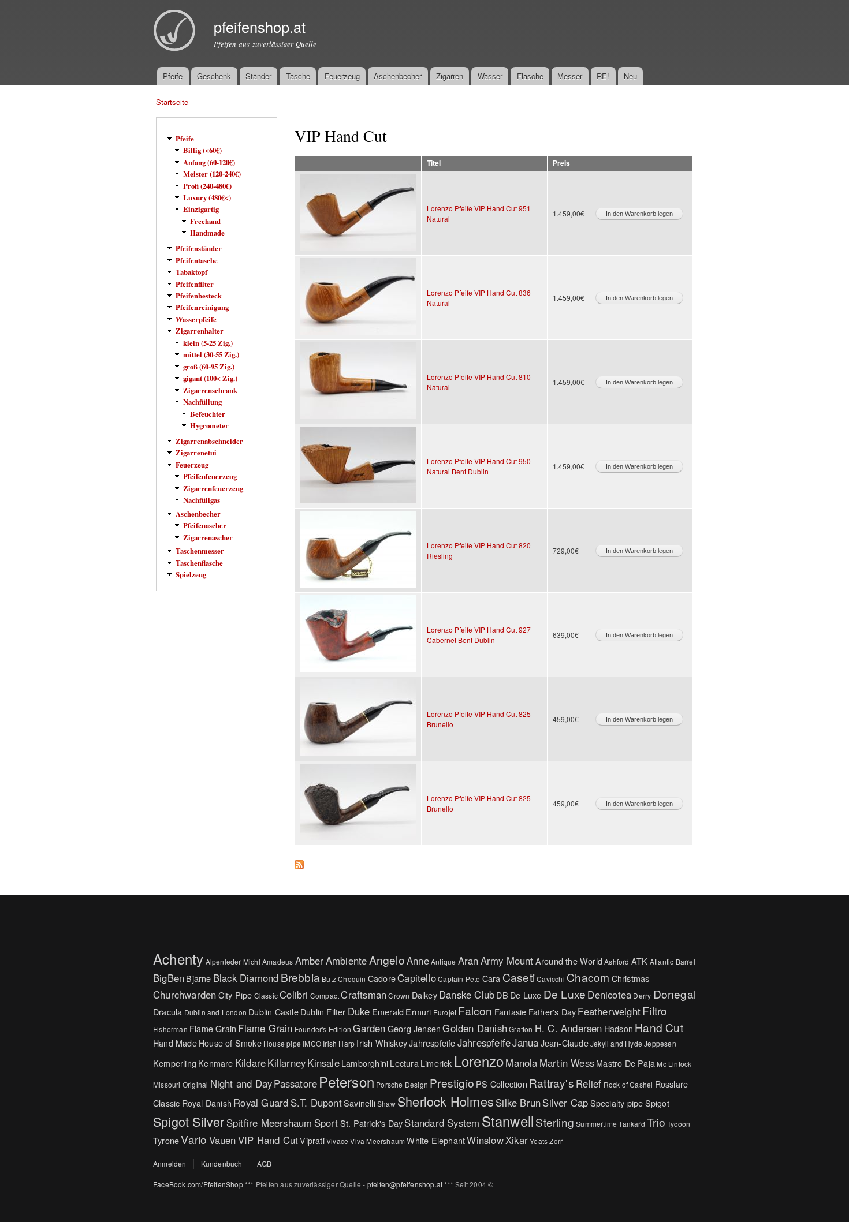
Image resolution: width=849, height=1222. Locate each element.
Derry (642, 995)
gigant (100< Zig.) (210, 378)
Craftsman (363, 994)
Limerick (436, 1063)
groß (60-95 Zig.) (208, 366)
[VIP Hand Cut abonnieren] (299, 861)
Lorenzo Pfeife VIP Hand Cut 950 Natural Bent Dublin (479, 466)
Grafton (521, 1029)
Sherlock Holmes (445, 1101)
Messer (569, 75)
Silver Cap (565, 1102)
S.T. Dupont (316, 1102)
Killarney (286, 1063)
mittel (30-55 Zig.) (211, 354)
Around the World (568, 961)
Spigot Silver (189, 1121)
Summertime (596, 1123)
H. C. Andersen (568, 1028)
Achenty (178, 958)
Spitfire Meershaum (269, 1123)
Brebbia (300, 977)
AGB (264, 1163)
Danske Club (466, 994)
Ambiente (346, 960)
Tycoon (678, 1123)
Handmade (207, 232)
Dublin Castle (273, 1012)
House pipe (282, 1043)
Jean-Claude (565, 1043)
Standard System (441, 1123)
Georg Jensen (414, 1028)
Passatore (295, 1083)
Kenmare (215, 1063)
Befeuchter (207, 414)
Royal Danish (207, 1103)
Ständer (258, 75)
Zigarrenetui (196, 452)
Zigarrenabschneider (209, 441)
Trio (656, 1122)
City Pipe (235, 995)
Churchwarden (184, 994)
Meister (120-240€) (212, 174)
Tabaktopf (191, 272)
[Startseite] (176, 31)
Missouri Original (180, 1084)
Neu (630, 75)
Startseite (172, 101)
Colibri (294, 994)
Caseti (518, 977)
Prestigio (452, 1082)
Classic (266, 995)
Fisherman (170, 1029)
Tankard (632, 1123)
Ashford (616, 961)
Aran (468, 960)
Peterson (346, 1081)
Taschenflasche (199, 563)
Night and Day (241, 1083)
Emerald (388, 1012)
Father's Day (552, 1012)
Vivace (337, 1141)
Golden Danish (474, 1028)
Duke (359, 1011)
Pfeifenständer (199, 248)
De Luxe (525, 995)
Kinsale (323, 1063)
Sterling (554, 1122)
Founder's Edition (323, 1029)
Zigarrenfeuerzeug (213, 488)
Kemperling (174, 1063)
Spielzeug (191, 574)
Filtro (654, 1010)
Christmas (631, 978)
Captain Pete (459, 979)
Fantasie (510, 1012)
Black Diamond (246, 978)
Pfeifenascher (204, 525)
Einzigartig (201, 209)
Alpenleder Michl (233, 961)
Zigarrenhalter (200, 331)
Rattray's (551, 1082)
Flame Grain (212, 1028)
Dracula (167, 1012)
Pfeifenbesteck (199, 295)
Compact (324, 995)
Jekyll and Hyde (616, 1043)
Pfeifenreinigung (202, 307)
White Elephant (436, 1140)
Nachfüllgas (201, 500)
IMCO (312, 1043)
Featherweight (609, 1011)
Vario (194, 1139)
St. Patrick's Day (371, 1123)
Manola (521, 1063)
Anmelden (170, 1163)
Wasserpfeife (196, 319)
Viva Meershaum (377, 1141)
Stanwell (508, 1121)
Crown (398, 995)
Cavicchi (551, 979)
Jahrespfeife (432, 1043)
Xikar (516, 1140)
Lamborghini (364, 1063)
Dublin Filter (323, 1012)
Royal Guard (260, 1102)
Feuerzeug (342, 75)
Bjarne (198, 978)
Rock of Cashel (628, 1084)
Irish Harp (339, 1043)
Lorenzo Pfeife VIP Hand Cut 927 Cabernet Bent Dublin (479, 635)
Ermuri (418, 1012)
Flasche (530, 75)
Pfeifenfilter (195, 284)
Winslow (485, 1140)
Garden (369, 1028)
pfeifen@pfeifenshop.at (404, 1184)
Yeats (539, 1141)
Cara (491, 978)
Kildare (250, 1063)
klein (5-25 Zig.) (208, 343)
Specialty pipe (616, 1103)
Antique (443, 961)
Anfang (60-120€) (209, 162)
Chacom (588, 977)
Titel (434, 163)
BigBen (168, 978)
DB (502, 995)
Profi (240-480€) (207, 186)
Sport (326, 1123)
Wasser (490, 75)
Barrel (685, 961)
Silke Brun (518, 1102)
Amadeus (277, 961)
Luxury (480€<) (207, 197)
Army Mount (507, 960)
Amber (309, 960)
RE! (603, 75)
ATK (639, 961)
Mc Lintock (674, 1063)
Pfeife (173, 75)
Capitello (416, 978)
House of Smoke (230, 1043)
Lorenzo (479, 1061)
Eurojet (444, 1012)
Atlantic (662, 961)
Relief (588, 1083)
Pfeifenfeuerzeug (210, 476)
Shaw (386, 1103)
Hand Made (175, 1043)
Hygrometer (209, 425)
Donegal (674, 993)
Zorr (556, 1141)
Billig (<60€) (202, 150)
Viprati (312, 1140)
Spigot (657, 1103)
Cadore (382, 978)
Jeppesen (660, 1043)
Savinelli (359, 1103)
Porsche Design (402, 1084)
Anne (418, 960)
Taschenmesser (200, 550)
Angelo (387, 959)
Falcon (475, 1010)
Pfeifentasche (197, 260)
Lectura (404, 1063)
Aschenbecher (398, 75)
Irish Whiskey (381, 1043)
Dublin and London (215, 1012)
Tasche (298, 75)
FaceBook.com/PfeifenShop (198, 1184)
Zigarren (449, 75)
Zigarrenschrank (210, 390)
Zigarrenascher (208, 537)
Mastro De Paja (625, 1063)
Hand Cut (659, 1027)
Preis (561, 163)
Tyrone (166, 1140)
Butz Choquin (344, 979)
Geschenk (214, 75)
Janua (525, 1042)
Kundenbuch (222, 1163)
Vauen (222, 1140)
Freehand (205, 221)
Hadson (618, 1028)
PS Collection (501, 1084)
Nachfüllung (202, 402)
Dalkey (424, 995)
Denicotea (609, 994)
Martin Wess (566, 1063)
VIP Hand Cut (268, 1140)
